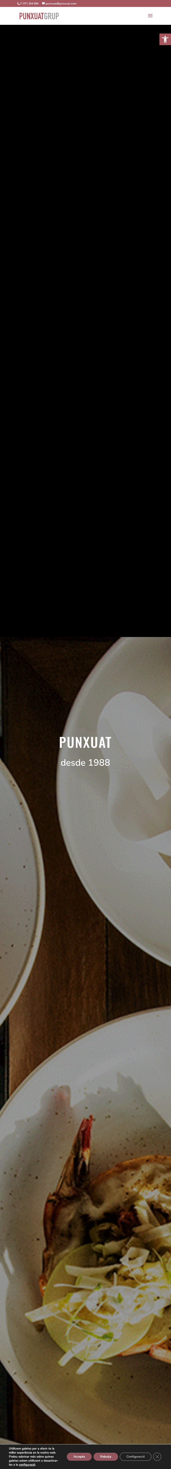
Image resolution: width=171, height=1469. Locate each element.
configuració (27, 1465)
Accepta (79, 1456)
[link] (165, 39)
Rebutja (105, 1456)
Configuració (135, 1456)
